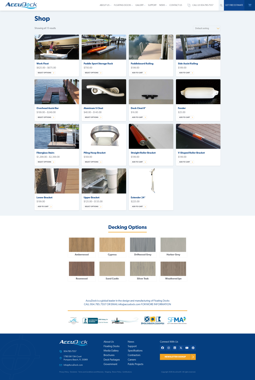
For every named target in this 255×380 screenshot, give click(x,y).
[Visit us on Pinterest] (193, 348)
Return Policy (116, 372)
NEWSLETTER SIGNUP (175, 357)
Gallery (139, 5)
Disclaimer (73, 372)
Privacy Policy (64, 372)
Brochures (109, 355)
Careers (132, 359)
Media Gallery (111, 350)
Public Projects (135, 364)
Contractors (134, 355)
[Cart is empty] (249, 5)
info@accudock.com (129, 304)
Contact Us (175, 5)
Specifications (135, 350)
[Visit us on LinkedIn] (174, 348)
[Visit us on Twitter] (181, 348)
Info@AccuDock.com (73, 365)
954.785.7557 (98, 304)
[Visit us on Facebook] (162, 348)
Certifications (127, 372)
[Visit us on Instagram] (168, 348)
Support (152, 5)
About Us (105, 5)
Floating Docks (122, 5)
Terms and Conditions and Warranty (91, 372)
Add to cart (137, 73)
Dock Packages (112, 359)
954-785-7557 (70, 351)
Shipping (108, 372)
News (162, 5)
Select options (44, 73)
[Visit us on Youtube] (187, 348)
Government (110, 364)
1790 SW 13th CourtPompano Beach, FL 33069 (76, 358)
